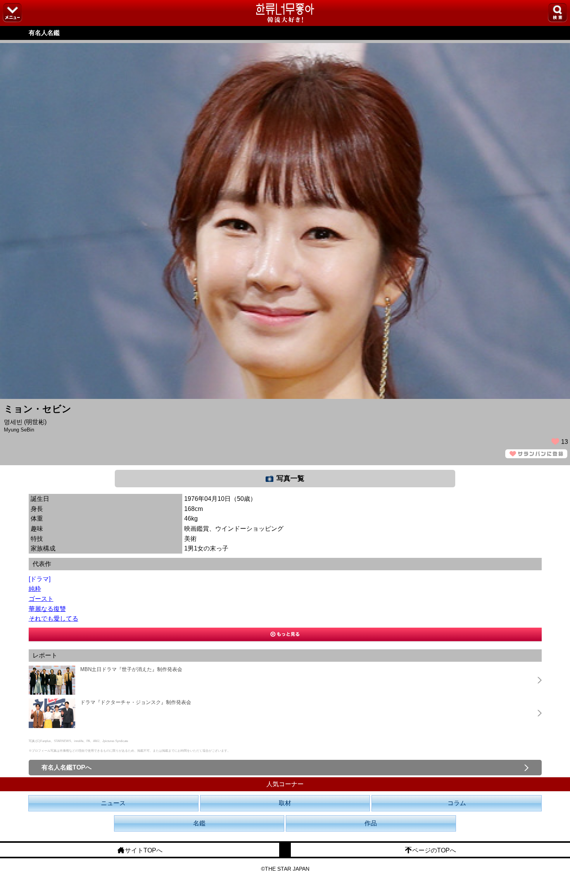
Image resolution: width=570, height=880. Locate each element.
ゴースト (41, 598)
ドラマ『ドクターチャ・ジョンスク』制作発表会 (135, 702)
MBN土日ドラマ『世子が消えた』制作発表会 (131, 669)
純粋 (35, 588)
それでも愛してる (53, 618)
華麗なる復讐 (47, 609)
